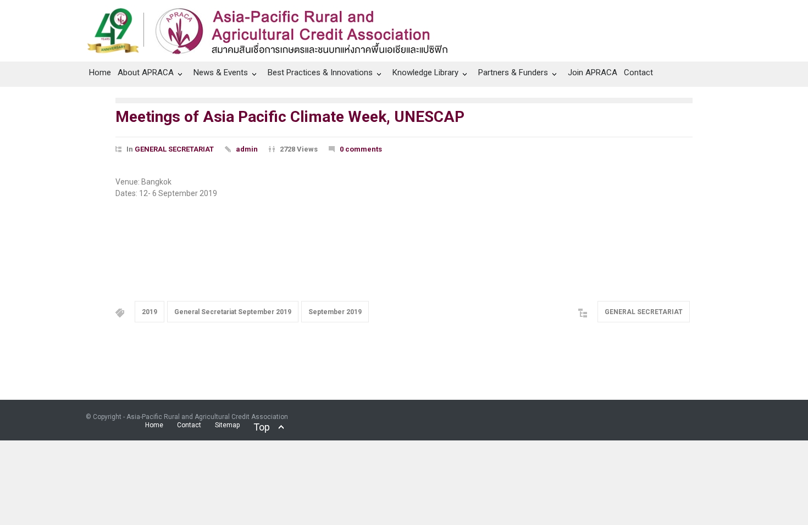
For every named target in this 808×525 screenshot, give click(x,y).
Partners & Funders (513, 72)
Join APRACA (592, 72)
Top (261, 427)
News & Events (220, 72)
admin (247, 149)
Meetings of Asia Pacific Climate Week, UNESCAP (289, 117)
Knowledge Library (425, 72)
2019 (149, 312)
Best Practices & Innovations (320, 72)
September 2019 (335, 312)
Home (100, 72)
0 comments (361, 149)
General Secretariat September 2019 (232, 312)
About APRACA (146, 72)
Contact (638, 72)
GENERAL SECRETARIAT (174, 149)
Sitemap (227, 425)
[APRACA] (273, 28)
